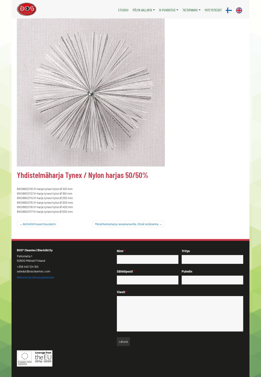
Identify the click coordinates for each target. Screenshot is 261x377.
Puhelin (187, 271)
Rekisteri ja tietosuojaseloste (35, 277)
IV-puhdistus (167, 10)
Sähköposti (126, 271)
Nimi (121, 251)
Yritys (186, 251)
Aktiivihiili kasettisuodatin (39, 224)
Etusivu (123, 10)
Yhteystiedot (213, 10)
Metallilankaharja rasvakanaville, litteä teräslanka (127, 224)
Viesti (122, 292)
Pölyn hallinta (142, 10)
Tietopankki (190, 10)
